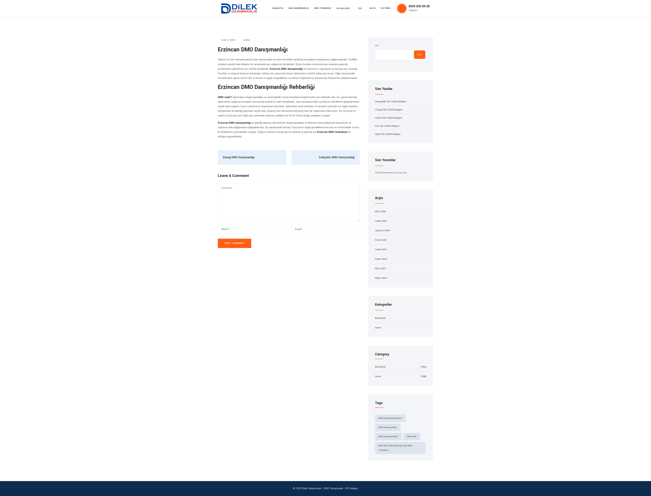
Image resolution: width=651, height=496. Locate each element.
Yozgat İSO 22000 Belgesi (389, 109)
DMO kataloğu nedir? (388, 436)
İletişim (385, 8)
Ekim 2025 (380, 211)
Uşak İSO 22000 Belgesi (387, 134)
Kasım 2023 (381, 259)
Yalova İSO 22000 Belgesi (388, 117)
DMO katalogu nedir (388, 427)
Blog (373, 8)
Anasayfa (277, 8)
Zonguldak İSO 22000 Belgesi (390, 101)
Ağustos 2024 (382, 230)
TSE (360, 8)
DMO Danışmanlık (298, 8)
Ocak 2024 (380, 240)
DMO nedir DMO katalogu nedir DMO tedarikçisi (395, 448)
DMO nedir (412, 436)
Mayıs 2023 (381, 278)
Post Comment (234, 243)
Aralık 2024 (381, 221)
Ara (376, 45)
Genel (378, 327)
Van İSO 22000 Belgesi (387, 126)
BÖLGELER (380, 318)
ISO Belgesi (343, 8)
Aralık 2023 (381, 249)
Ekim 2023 (380, 268)
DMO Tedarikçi (322, 8)
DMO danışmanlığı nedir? (390, 418)
